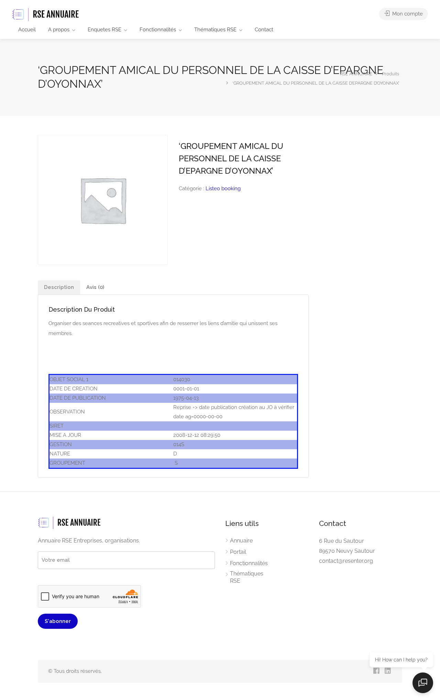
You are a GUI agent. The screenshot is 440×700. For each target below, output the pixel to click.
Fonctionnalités (158, 29)
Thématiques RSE (215, 29)
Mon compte (407, 14)
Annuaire (241, 540)
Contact (264, 29)
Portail (238, 552)
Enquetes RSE (104, 29)
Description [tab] (59, 287)
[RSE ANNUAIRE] (46, 14)
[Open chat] (422, 682)
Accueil (27, 29)
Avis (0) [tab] (95, 287)
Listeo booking (223, 188)
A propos (58, 29)
